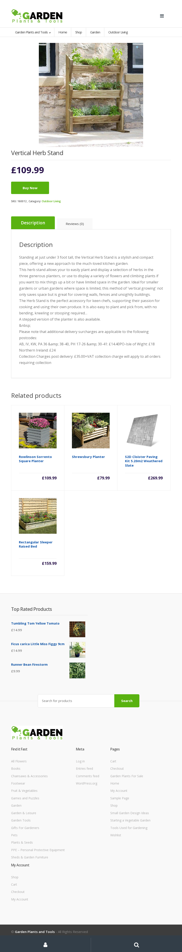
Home (62, 32)
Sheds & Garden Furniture (29, 857)
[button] (137, 48)
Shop (78, 32)
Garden (16, 805)
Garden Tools (21, 820)
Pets (14, 835)
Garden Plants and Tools (31, 32)
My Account (118, 791)
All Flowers (19, 761)
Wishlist (115, 835)
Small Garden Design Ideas (129, 813)
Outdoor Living (51, 201)
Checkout (117, 768)
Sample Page (119, 798)
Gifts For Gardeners (25, 828)
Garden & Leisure (23, 813)
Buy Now (30, 188)
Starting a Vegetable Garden (130, 820)
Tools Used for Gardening (128, 828)
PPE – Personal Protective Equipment (38, 850)
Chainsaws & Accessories (29, 776)
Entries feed (84, 768)
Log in (80, 761)
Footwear (18, 783)
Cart (113, 761)
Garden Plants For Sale (126, 776)
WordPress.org (86, 783)
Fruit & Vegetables (24, 791)
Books (15, 768)
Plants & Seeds (22, 842)
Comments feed (87, 776)
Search (127, 700)
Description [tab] (33, 223)
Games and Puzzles (25, 798)
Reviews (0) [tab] (75, 223)
